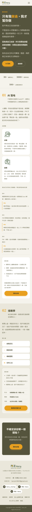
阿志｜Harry (25, 487)
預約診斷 (16, 293)
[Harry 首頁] (6, 3)
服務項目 (4, 497)
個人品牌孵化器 (18, 497)
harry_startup (10, 487)
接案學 (20, 64)
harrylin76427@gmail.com (19, 481)
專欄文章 (27, 497)
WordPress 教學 (14, 501)
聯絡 (21, 501)
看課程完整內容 (16, 408)
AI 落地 (8, 64)
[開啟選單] (28, 3)
